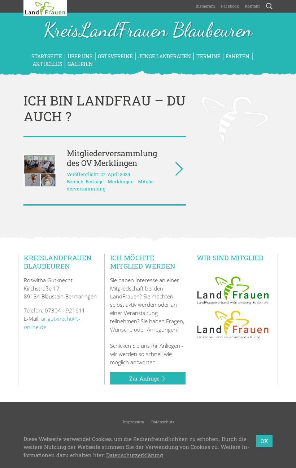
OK (264, 441)
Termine (208, 56)
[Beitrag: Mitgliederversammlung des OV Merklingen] (39, 170)
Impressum (133, 421)
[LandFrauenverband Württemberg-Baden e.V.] (233, 289)
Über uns (80, 56)
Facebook (230, 6)
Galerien (80, 63)
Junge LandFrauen (164, 56)
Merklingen (121, 181)
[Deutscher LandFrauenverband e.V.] (233, 324)
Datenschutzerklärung (134, 455)
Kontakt (252, 6)
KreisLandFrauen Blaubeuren (148, 30)
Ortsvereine (115, 56)
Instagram (205, 6)
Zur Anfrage (145, 378)
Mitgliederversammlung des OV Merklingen (112, 158)
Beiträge (95, 181)
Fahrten (237, 56)
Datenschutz (162, 421)
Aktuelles (46, 63)
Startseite (46, 56)
